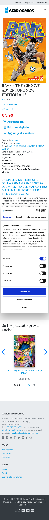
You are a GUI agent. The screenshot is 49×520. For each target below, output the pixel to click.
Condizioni (6, 457)
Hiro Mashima (10, 104)
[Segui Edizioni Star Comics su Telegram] (23, 438)
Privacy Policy (25, 502)
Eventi (4, 473)
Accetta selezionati (24, 300)
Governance (39, 502)
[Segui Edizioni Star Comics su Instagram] (7, 438)
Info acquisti (7, 449)
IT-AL (15, 502)
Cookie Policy (25, 505)
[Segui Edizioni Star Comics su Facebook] (3, 438)
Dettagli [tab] (19, 217)
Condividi (8, 109)
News (4, 469)
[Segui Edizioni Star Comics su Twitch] (15, 438)
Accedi (18, 2)
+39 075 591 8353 (13, 427)
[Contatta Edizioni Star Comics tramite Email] (30, 438)
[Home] (19, 10)
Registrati (29, 2)
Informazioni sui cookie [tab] (36, 217)
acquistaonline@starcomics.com (23, 433)
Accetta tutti (25, 292)
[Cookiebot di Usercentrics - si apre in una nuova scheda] (35, 210)
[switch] (42, 266)
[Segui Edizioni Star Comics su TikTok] (27, 438)
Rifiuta (24, 307)
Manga (15, 140)
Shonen (19, 143)
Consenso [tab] (7, 217)
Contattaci (6, 453)
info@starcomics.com (11, 430)
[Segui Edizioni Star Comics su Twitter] (19, 438)
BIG (3, 99)
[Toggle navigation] (45, 10)
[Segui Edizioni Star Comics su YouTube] (11, 438)
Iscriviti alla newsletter (12, 477)
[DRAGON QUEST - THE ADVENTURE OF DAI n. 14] (24, 351)
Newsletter (42, 2)
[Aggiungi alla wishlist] (29, 385)
